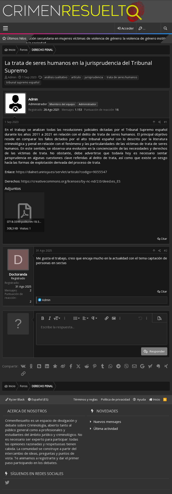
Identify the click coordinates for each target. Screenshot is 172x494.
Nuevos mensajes (107, 421)
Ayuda (141, 399)
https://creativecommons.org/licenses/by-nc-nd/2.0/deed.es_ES (70, 181)
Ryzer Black (16, 399)
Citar (164, 239)
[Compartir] (159, 122)
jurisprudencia (94, 77)
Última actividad (105, 428)
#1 (165, 122)
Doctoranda (18, 274)
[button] (42, 318)
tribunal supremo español (22, 82)
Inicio (156, 399)
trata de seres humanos (122, 77)
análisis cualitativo (55, 77)
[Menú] (5, 28)
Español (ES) (39, 399)
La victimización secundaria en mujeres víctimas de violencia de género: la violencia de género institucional (83, 38)
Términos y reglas (85, 399)
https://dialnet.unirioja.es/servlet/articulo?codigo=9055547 (61, 172)
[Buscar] (165, 28)
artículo (76, 77)
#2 (165, 250)
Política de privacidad (115, 399)
